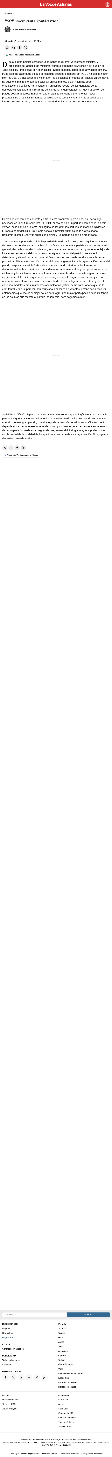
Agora (61, 1404)
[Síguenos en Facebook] (5, 1377)
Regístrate (7, 1337)
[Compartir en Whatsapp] (7, 47)
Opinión (62, 1355)
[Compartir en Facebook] (19, 47)
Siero (60, 1346)
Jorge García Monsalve (24, 29)
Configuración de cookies (92, 1454)
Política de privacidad (30, 1454)
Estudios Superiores (68, 1382)
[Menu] (4, 4)
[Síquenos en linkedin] (29, 1377)
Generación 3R (65, 1413)
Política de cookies (49, 1454)
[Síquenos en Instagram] (21, 1377)
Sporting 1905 (8, 1404)
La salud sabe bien (67, 1417)
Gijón (60, 1337)
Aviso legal (14, 1454)
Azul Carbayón (9, 1408)
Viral (60, 1369)
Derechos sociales (67, 1387)
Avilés (61, 1342)
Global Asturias (65, 1364)
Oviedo (61, 1333)
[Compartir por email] (13, 47)
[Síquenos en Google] (44, 1378)
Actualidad (63, 1351)
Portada (62, 1324)
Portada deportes (10, 1399)
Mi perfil (6, 1328)
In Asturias (63, 1399)
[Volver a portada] (56, 4)
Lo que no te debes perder (70, 1373)
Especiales (63, 1378)
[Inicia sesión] (107, 4)
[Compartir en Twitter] (25, 47)
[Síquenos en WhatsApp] (36, 1377)
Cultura (61, 1360)
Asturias (62, 1328)
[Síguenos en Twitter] (13, 1377)
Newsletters (8, 1333)
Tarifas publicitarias (11, 1360)
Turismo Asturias (66, 1422)
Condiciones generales (69, 1454)
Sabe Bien (63, 1408)
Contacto (6, 1364)
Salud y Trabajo (65, 1426)
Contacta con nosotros (13, 1349)
